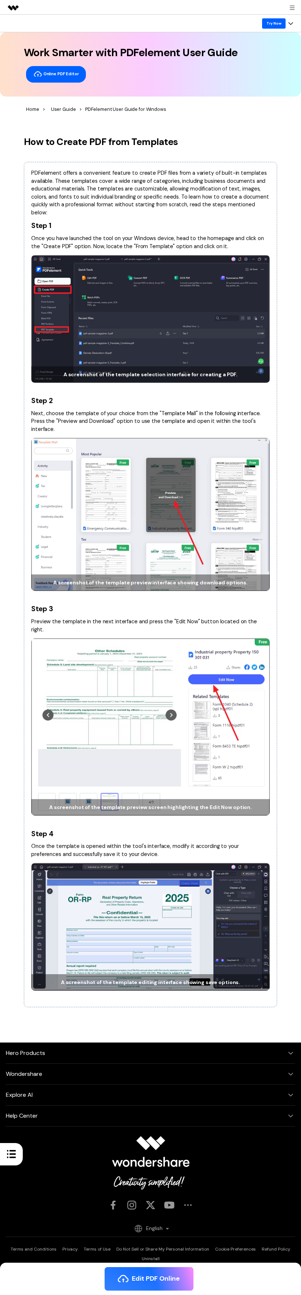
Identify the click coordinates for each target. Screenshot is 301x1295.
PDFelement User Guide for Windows (125, 109)
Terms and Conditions (34, 1249)
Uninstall (151, 1259)
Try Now (274, 23)
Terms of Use (97, 1249)
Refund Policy (276, 1249)
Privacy (70, 1249)
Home (32, 109)
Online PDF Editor (60, 73)
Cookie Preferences (235, 1249)
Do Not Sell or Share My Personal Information (162, 1249)
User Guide (63, 109)
